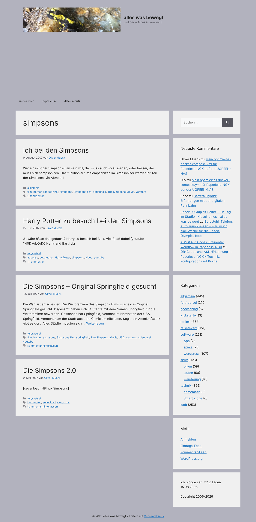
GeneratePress (154, 516)
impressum (49, 101)
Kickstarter (188, 315)
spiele (188, 347)
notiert (185, 322)
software (187, 334)
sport (184, 360)
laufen (188, 373)
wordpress (192, 354)
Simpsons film (82, 191)
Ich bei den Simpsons (56, 150)
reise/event (188, 328)
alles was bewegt (144, 17)
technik (185, 385)
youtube (99, 257)
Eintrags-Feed (191, 446)
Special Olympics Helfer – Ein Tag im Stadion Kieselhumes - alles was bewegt (205, 216)
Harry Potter (62, 257)
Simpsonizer (50, 191)
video (88, 257)
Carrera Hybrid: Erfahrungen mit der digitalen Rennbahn (202, 200)
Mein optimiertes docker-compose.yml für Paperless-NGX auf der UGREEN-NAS (205, 184)
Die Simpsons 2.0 (49, 370)
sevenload (49, 402)
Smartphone (193, 398)
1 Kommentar (35, 195)
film (29, 191)
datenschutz (72, 101)
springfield (99, 191)
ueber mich (26, 101)
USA (121, 337)
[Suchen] (227, 122)
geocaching (189, 309)
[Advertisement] (128, 67)
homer (37, 191)
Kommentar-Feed (193, 452)
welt (149, 337)
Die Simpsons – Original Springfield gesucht (90, 286)
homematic (192, 392)
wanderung (192, 379)
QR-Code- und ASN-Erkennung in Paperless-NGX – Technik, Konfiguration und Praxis (205, 256)
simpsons (66, 191)
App (187, 341)
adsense (32, 257)
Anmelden (188, 439)
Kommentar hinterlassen (42, 345)
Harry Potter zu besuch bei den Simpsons (87, 221)
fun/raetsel (34, 253)
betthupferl (46, 257)
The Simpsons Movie (121, 191)
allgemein (33, 187)
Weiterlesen (95, 323)
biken (188, 366)
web (183, 405)
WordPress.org (191, 458)
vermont (141, 191)
